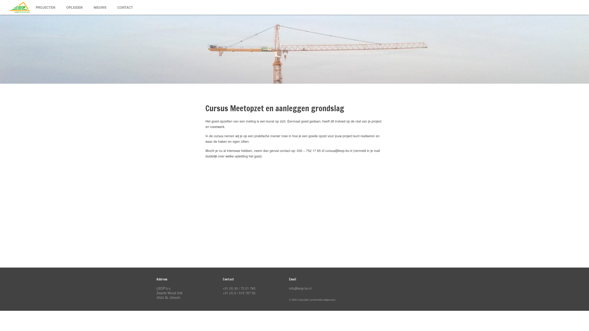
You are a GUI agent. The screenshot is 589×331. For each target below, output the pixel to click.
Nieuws (100, 7)
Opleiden (74, 7)
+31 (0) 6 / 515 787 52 (239, 293)
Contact (125, 7)
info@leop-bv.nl (300, 288)
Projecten (45, 7)
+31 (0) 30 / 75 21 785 (239, 288)
